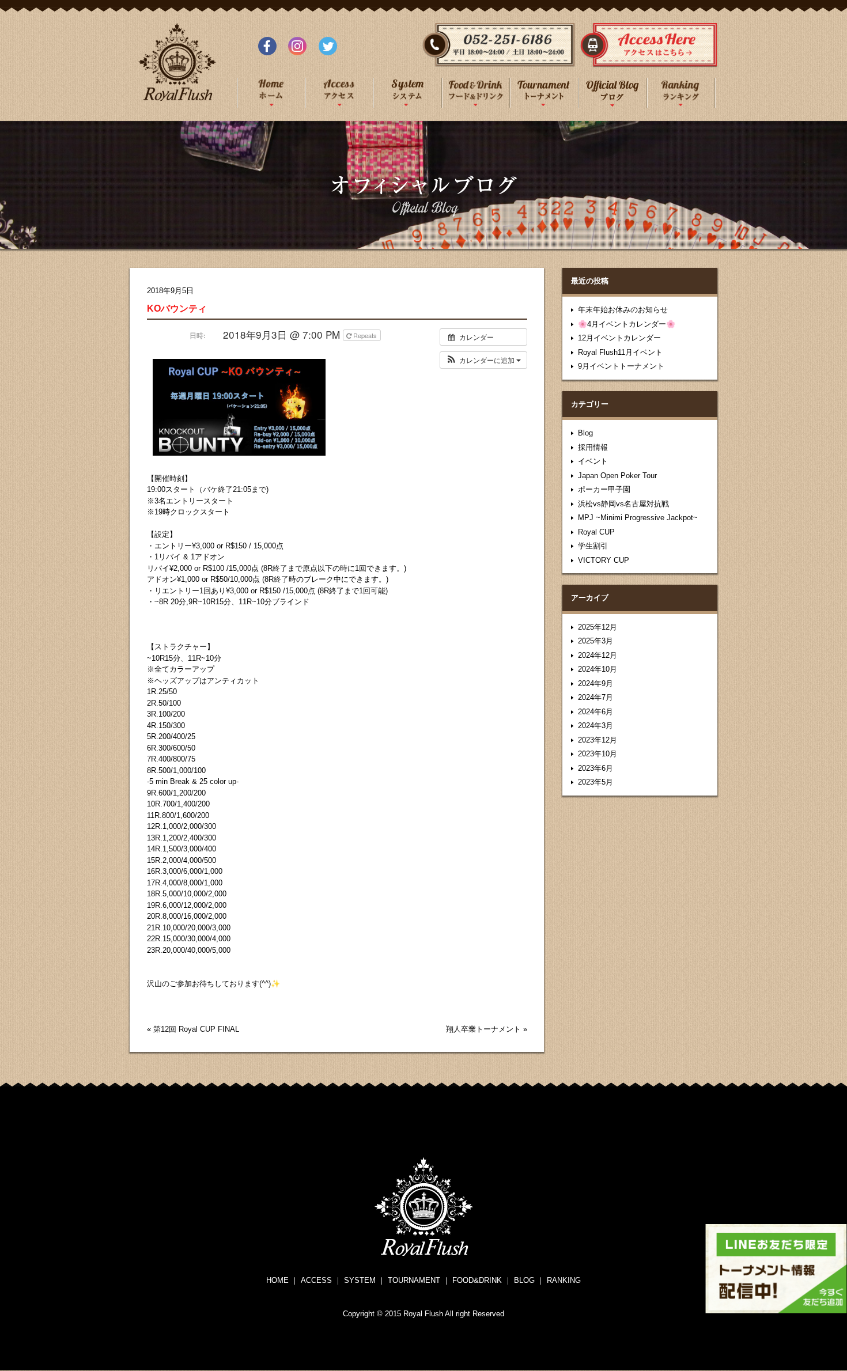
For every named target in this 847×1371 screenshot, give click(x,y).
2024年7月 (595, 697)
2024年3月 (595, 725)
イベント (593, 461)
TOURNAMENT (414, 1280)
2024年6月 (595, 711)
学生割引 (593, 545)
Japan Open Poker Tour (617, 475)
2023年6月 (595, 768)
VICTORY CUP (603, 560)
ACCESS (316, 1280)
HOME (277, 1280)
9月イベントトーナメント (621, 366)
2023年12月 (597, 740)
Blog (585, 433)
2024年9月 (595, 683)
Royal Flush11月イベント (620, 352)
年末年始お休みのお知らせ (623, 309)
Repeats (365, 335)
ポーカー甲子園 (604, 489)
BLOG (524, 1280)
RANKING (564, 1280)
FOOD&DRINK (477, 1280)
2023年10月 (597, 753)
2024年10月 (597, 669)
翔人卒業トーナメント (483, 1029)
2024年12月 (597, 655)
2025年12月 (597, 627)
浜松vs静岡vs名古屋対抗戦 (623, 503)
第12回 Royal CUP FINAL (196, 1029)
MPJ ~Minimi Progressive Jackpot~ (638, 517)
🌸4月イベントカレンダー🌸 (626, 324)
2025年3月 (595, 641)
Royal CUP (596, 532)
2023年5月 (595, 782)
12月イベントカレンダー (619, 338)
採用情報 (593, 447)
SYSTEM (360, 1280)
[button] (483, 360)
